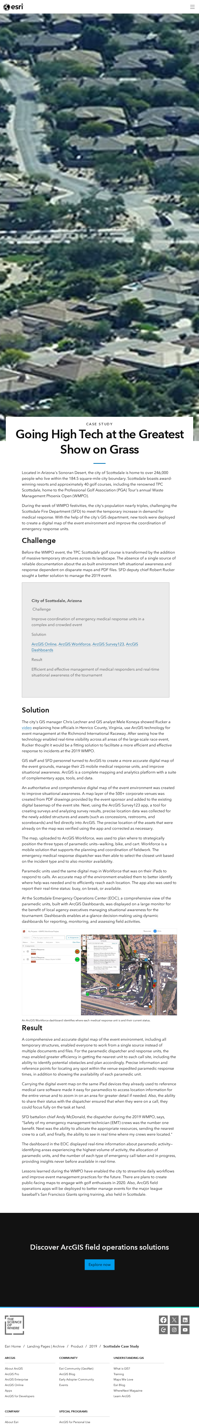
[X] (174, 1320)
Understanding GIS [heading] (129, 1358)
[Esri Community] (163, 1329)
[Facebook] (163, 1320)
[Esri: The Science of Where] (14, 1326)
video (27, 727)
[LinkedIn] (185, 1320)
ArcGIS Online (44, 644)
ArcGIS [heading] (10, 1358)
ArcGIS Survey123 (108, 644)
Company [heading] (12, 1411)
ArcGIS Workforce (74, 644)
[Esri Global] (13, 7)
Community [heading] (68, 1358)
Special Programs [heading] (73, 1411)
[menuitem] (30, 1368)
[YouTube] (185, 1329)
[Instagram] (174, 1329)
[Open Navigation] (192, 7)
